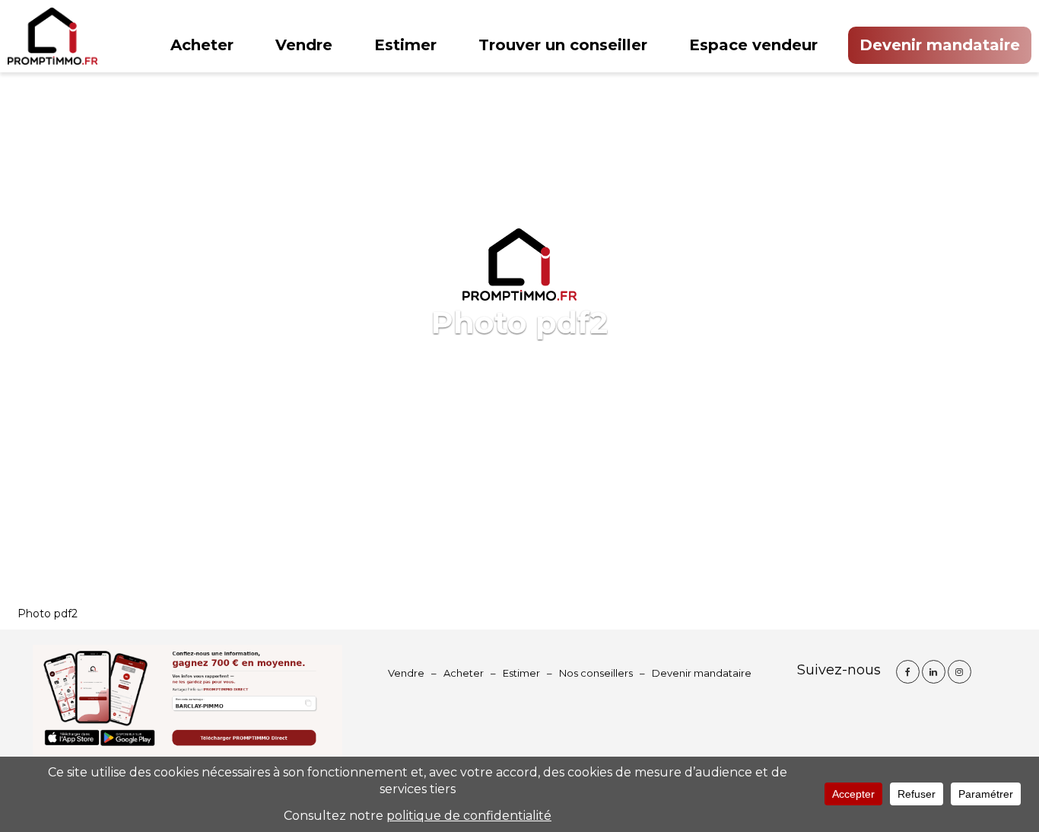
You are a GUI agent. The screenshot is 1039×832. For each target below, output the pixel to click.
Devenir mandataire (939, 45)
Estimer (405, 45)
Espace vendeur (753, 45)
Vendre (303, 45)
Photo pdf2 (47, 613)
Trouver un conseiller (562, 45)
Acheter (202, 45)
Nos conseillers (596, 673)
